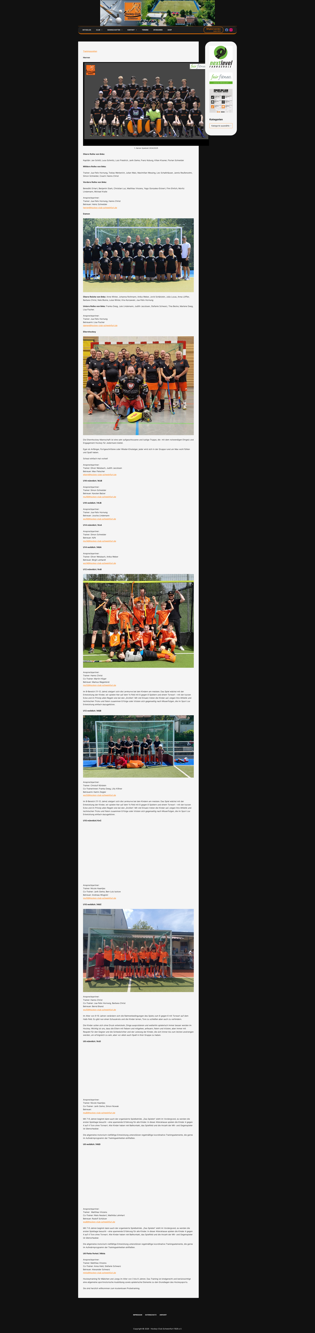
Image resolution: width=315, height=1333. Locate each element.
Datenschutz (151, 1315)
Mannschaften (113, 30)
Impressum (137, 1315)
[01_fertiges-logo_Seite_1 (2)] (221, 56)
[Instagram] (231, 29)
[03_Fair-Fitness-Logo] (221, 78)
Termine (145, 30)
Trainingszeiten (90, 51)
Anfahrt (163, 1315)
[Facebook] (226, 29)
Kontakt (131, 30)
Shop (170, 30)
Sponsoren (158, 30)
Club (98, 30)
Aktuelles (86, 30)
